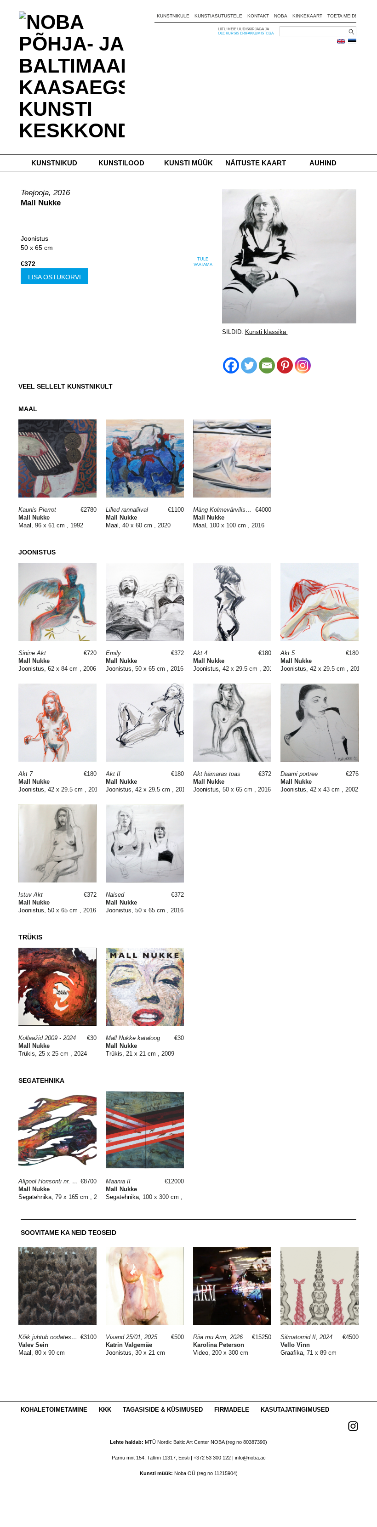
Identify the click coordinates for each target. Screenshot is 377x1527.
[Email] (267, 365)
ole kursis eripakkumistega (246, 33)
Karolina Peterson (218, 1344)
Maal (24, 525)
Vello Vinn (295, 1344)
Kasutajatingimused (295, 1409)
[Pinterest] (285, 365)
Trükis (26, 1053)
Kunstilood (121, 163)
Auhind (323, 163)
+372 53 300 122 (212, 1457)
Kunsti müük (188, 163)
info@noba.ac (250, 1457)
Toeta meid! (341, 15)
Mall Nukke (41, 202)
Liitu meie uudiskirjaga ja (243, 29)
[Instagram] (303, 365)
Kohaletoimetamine (54, 1409)
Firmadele (231, 1409)
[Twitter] (249, 365)
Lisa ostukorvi (54, 277)
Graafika (291, 1352)
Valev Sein (33, 1344)
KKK (105, 1409)
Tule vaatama (203, 262)
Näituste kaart (255, 163)
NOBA (280, 15)
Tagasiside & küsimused (163, 1409)
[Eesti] (352, 41)
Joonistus (34, 238)
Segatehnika (34, 1196)
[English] (341, 41)
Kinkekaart (307, 15)
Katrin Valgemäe (129, 1344)
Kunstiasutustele (218, 15)
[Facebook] (231, 365)
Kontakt (258, 15)
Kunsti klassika (266, 331)
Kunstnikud (54, 163)
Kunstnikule (173, 15)
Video (200, 1352)
